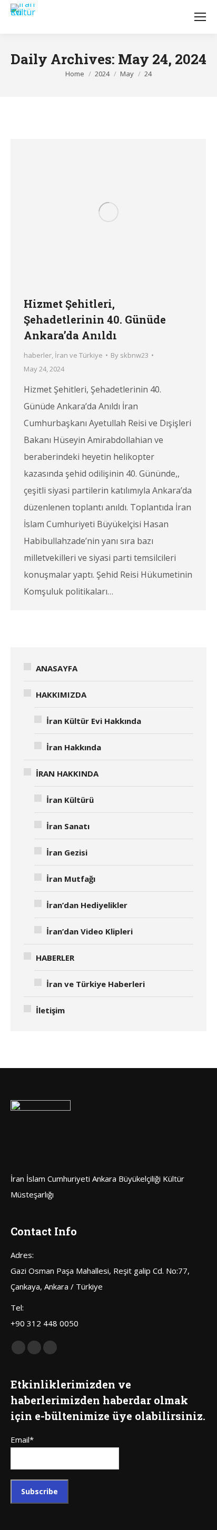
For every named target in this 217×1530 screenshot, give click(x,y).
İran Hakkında (73, 747)
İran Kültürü (70, 799)
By (130, 355)
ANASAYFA (56, 668)
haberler (38, 355)
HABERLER (55, 957)
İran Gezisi (66, 852)
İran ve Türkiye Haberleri (95, 984)
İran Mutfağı (70, 878)
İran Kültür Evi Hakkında (93, 721)
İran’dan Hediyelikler (86, 905)
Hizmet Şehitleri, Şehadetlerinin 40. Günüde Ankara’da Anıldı (95, 319)
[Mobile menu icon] (200, 17)
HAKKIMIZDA (61, 694)
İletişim (50, 1010)
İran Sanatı (68, 826)
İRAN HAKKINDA (67, 773)
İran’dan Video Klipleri (89, 931)
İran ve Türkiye (79, 355)
